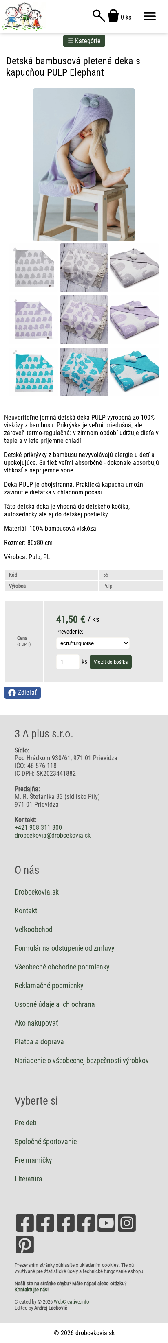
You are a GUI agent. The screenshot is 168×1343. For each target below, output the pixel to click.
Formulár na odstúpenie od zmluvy (65, 948)
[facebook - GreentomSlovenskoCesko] (86, 1231)
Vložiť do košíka (111, 662)
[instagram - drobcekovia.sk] (127, 1231)
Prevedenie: (69, 631)
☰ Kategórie (84, 41)
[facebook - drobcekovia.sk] (25, 1231)
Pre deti (25, 1123)
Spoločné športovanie (46, 1141)
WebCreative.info (71, 1302)
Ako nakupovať (36, 1023)
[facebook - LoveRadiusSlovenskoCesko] (45, 1231)
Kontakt (26, 911)
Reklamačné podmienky (49, 986)
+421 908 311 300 (38, 827)
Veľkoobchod (34, 929)
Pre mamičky (33, 1160)
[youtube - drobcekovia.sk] (106, 1231)
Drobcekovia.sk (37, 892)
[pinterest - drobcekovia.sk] (25, 1253)
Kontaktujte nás (31, 1289)
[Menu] (149, 16)
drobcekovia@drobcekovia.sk (53, 835)
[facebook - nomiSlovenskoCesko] (65, 1231)
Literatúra (28, 1179)
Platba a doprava (39, 1042)
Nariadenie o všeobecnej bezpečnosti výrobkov (82, 1060)
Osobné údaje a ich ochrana (55, 1004)
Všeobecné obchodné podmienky (62, 967)
